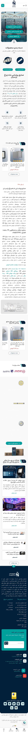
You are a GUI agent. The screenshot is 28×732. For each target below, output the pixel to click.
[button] (21, 184)
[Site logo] (14, 5)
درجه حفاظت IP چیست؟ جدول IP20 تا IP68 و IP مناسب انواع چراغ (14, 481)
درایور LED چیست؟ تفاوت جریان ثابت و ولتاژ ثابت (12, 553)
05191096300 (17, 671)
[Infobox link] (3, 5)
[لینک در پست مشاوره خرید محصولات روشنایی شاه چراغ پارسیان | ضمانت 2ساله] (23, 545)
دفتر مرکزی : (19, 655)
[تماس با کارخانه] (23, 670)
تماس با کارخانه (16, 670)
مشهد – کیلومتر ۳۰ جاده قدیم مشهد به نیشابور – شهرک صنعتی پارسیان (13, 662)
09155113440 (18, 677)
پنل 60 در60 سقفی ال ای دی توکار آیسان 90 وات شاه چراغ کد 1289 (17, 165)
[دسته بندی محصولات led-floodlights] (8, 63)
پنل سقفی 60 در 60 (13, 93)
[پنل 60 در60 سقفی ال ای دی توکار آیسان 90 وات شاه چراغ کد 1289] (17, 155)
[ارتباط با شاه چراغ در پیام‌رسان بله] (24, 723)
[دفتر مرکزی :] (24, 655)
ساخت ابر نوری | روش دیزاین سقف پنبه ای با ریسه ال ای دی (14, 514)
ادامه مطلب (14, 493)
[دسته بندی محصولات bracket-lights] (20, 63)
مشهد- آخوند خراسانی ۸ (17, 656)
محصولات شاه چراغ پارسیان (18, 269)
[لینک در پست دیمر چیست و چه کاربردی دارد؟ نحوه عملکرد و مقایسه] (22, 535)
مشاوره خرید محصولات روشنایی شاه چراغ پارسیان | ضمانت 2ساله (11, 543)
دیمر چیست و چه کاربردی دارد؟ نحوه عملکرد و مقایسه (11, 533)
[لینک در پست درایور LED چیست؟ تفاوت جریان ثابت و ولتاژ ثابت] (22, 555)
